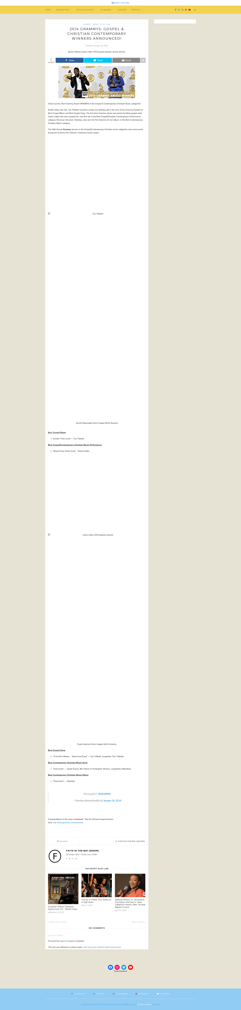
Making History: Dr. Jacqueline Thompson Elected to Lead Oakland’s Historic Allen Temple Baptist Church (130, 903)
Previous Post (58, 922)
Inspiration (62, 10)
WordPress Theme (144, 1004)
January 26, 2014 (112, 800)
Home (48, 10)
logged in (63, 941)
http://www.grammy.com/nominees (68, 822)
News (96, 24)
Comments (62, 841)
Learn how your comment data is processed (101, 947)
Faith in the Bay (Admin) (131, 841)
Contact (136, 10)
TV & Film (105, 24)
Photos (122, 10)
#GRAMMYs (104, 793)
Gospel (87, 24)
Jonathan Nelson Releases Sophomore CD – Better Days (62, 907)
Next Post (138, 922)
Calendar (105, 10)
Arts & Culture (84, 10)
